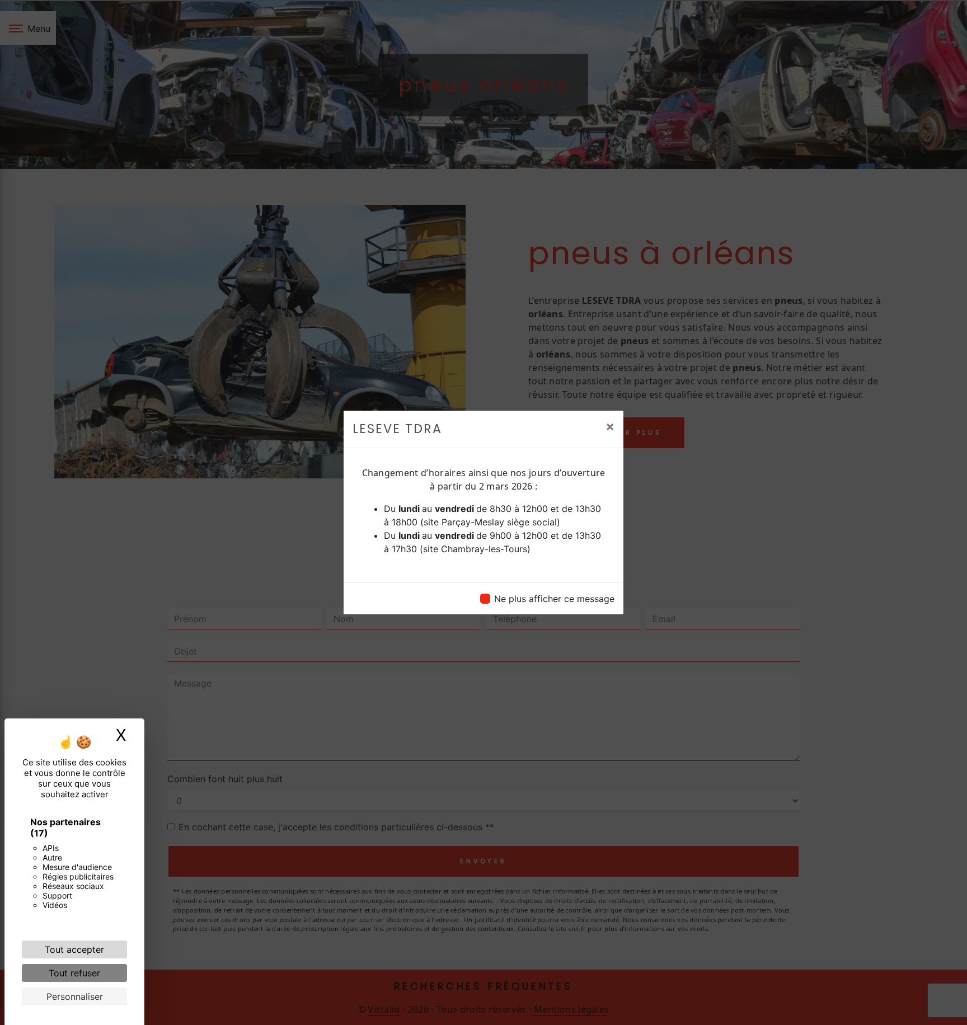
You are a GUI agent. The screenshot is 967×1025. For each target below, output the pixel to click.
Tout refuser (74, 973)
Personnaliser (74, 996)
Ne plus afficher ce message (554, 598)
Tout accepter (74, 949)
